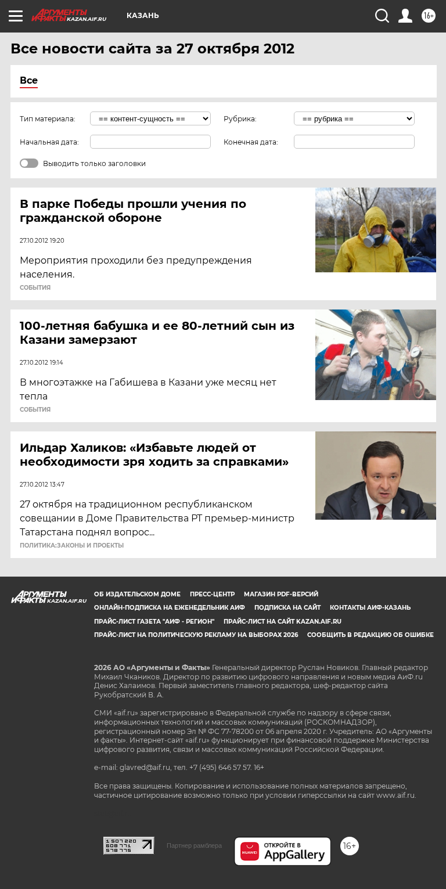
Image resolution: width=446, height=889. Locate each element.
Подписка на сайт (287, 607)
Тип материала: (47, 118)
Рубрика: (240, 118)
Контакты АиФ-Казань (370, 607)
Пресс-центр (212, 594)
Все (29, 80)
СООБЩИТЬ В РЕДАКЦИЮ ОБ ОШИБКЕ (370, 635)
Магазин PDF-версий (281, 594)
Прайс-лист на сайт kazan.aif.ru (282, 621)
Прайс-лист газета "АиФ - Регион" (154, 621)
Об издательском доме (137, 594)
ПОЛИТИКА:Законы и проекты (72, 546)
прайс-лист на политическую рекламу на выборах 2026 (196, 635)
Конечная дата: (251, 142)
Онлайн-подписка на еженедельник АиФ (169, 607)
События (35, 288)
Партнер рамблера (194, 845)
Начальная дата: (49, 142)
